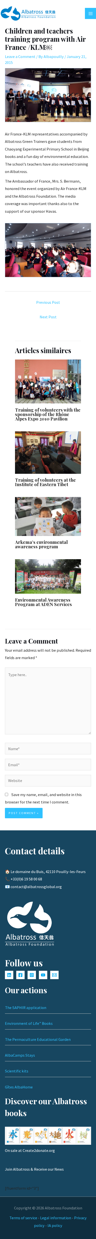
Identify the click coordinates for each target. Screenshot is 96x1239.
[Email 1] (54, 975)
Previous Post (48, 302)
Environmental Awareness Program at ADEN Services (43, 602)
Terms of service (23, 1217)
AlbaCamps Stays (20, 1055)
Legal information (55, 1217)
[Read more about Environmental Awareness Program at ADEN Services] (48, 575)
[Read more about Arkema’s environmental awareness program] (48, 516)
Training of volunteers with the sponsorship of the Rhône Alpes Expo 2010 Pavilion (47, 414)
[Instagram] (32, 975)
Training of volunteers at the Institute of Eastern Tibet (45, 482)
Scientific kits (16, 1070)
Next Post (48, 316)
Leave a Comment (20, 56)
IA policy (55, 1225)
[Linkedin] (9, 975)
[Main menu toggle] (90, 13)
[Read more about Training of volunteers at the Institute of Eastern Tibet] (48, 452)
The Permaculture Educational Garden (38, 1039)
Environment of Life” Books (29, 1023)
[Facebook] (20, 975)
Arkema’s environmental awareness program (41, 544)
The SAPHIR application (25, 1007)
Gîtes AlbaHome (19, 1087)
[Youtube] (43, 975)
